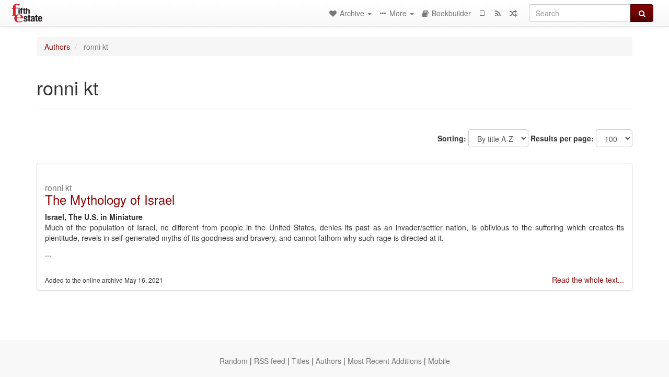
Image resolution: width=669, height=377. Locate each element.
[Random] (513, 13)
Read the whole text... (588, 279)
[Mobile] (482, 13)
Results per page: (562, 138)
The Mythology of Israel (110, 199)
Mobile (439, 361)
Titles (300, 361)
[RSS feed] (497, 13)
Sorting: (451, 138)
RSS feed (269, 361)
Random (234, 361)
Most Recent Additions (385, 361)
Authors (57, 46)
